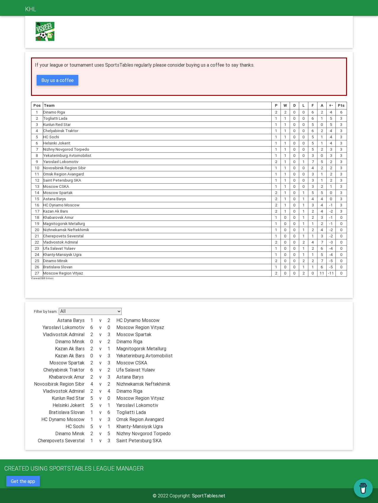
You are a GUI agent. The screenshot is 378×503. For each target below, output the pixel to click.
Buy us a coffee (57, 80)
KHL (30, 9)
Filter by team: (46, 311)
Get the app (23, 481)
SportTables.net (208, 496)
